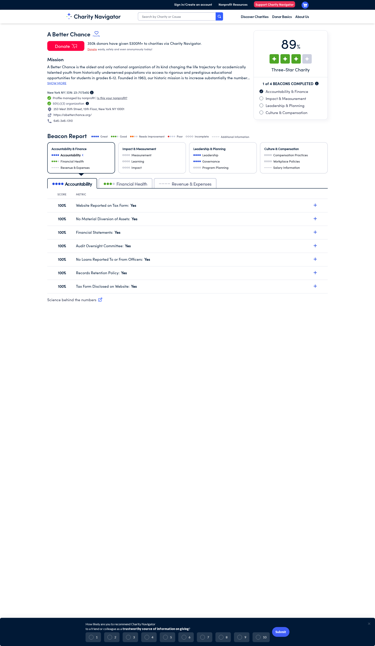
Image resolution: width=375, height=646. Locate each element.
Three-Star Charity (290, 69)
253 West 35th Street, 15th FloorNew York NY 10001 (89, 109)
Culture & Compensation (286, 112)
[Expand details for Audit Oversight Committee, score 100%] (315, 245)
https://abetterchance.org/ (73, 115)
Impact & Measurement (286, 98)
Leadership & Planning (285, 105)
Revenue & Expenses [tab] (192, 184)
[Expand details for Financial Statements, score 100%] (315, 232)
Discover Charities (254, 16)
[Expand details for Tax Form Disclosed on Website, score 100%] (315, 286)
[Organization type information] (87, 103)
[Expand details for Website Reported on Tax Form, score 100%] (315, 205)
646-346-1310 (63, 121)
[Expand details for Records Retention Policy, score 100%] (315, 272)
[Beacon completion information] (317, 83)
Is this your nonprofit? (112, 98)
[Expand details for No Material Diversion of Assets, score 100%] (315, 218)
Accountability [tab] (78, 184)
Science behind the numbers (71, 299)
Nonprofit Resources (233, 4)
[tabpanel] (187, 243)
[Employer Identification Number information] (92, 92)
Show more (56, 83)
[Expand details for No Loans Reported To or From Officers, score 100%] (315, 259)
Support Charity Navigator (274, 4)
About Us (302, 16)
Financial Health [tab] (131, 184)
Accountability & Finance (287, 91)
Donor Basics (282, 16)
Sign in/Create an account (193, 4)
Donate (92, 49)
